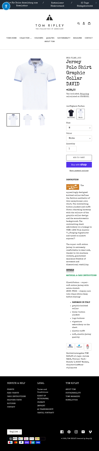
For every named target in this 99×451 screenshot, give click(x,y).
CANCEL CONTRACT (45, 413)
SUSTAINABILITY (73, 393)
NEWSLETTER (72, 400)
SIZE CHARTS (13, 393)
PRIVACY (41, 402)
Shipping (84, 94)
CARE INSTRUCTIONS (16, 396)
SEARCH (10, 389)
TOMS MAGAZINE (73, 396)
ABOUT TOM (71, 389)
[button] (71, 114)
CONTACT (11, 407)
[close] (96, 3)
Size (68, 123)
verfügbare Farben (75, 106)
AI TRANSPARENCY (45, 409)
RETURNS (11, 404)
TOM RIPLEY (71, 438)
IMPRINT (41, 406)
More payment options (79, 171)
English (14, 432)
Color (69, 133)
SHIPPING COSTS (14, 400)
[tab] (70, 270)
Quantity (70, 144)
